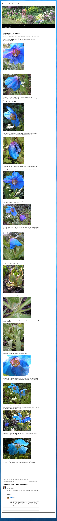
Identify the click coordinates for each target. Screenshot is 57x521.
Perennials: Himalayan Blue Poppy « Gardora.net (14, 508)
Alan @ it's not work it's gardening (13, 487)
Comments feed (45, 56)
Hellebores (33, 25)
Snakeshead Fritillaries (49, 25)
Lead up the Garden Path (12, 4)
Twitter (44, 51)
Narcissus (42, 25)
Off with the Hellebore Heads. (34, 30)
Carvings (16, 25)
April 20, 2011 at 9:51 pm (10, 488)
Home (4, 25)
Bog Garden (11, 25)
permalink (26, 479)
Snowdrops (5, 27)
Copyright (20, 25)
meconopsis (18, 479)
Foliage (24, 25)
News (12, 479)
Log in (44, 54)
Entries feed (44, 55)
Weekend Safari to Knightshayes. (8, 30)
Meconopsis (38, 25)
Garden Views (28, 25)
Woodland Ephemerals (11, 27)
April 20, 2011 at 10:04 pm (14, 498)
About (7, 25)
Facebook (44, 50)
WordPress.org (45, 57)
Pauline (13, 34)
